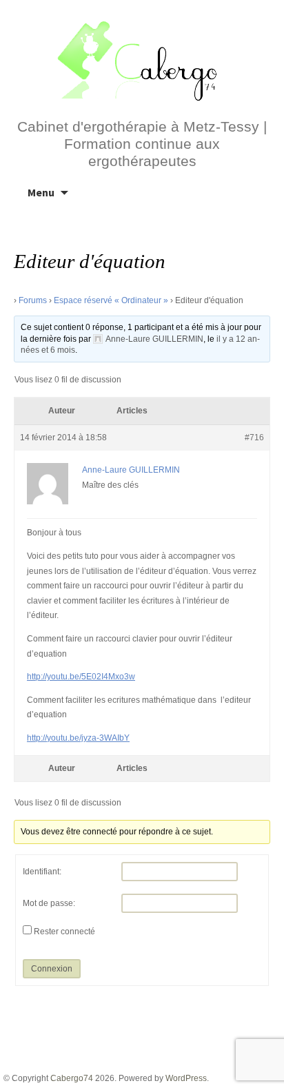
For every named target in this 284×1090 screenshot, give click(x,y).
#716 (254, 437)
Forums (33, 300)
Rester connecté (64, 931)
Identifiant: (42, 871)
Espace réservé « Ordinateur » (111, 300)
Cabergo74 (71, 1078)
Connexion (51, 969)
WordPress (186, 1078)
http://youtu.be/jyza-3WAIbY (78, 738)
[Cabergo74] (142, 59)
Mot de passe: (49, 903)
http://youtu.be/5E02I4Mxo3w (81, 676)
